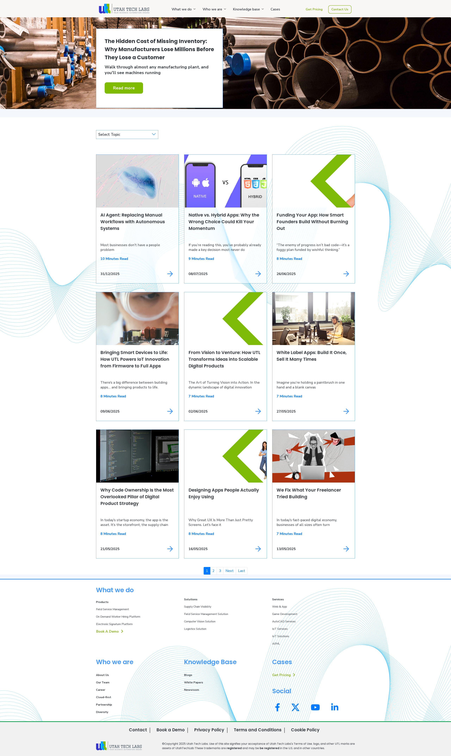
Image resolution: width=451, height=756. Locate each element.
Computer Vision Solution (199, 621)
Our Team (102, 682)
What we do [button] (182, 9)
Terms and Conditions (258, 730)
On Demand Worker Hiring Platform (118, 617)
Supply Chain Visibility (197, 607)
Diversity (102, 712)
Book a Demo (170, 730)
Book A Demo (108, 631)
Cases (275, 9)
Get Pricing (314, 9)
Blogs (188, 675)
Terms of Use (303, 744)
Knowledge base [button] (246, 9)
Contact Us (339, 9)
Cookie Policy (305, 730)
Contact (138, 730)
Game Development (284, 614)
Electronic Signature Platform (114, 624)
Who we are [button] (212, 9)
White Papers (193, 682)
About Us (102, 675)
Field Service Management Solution (206, 614)
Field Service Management (112, 609)
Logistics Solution (195, 629)
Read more (124, 88)
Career (100, 690)
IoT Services (280, 629)
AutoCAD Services (284, 621)
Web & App (279, 607)
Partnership (104, 705)
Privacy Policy (209, 730)
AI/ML (276, 644)
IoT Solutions (280, 636)
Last (241, 570)
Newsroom (191, 690)
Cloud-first (103, 697)
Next (230, 570)
